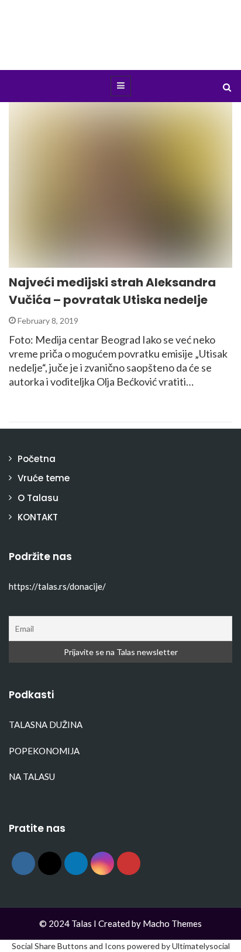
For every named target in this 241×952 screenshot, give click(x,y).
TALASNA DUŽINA (45, 724)
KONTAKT (38, 517)
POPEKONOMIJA (44, 751)
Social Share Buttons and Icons (68, 946)
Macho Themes (172, 923)
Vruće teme (44, 478)
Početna (37, 459)
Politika (42, 261)
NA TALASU (32, 776)
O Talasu (38, 498)
